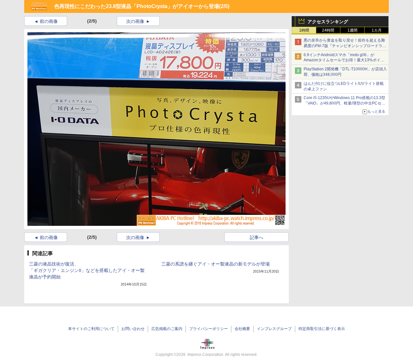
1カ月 (377, 30)
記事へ (256, 237)
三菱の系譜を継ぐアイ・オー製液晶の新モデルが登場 (215, 263)
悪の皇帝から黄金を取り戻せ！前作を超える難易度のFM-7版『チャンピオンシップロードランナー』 (345, 46)
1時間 (304, 30)
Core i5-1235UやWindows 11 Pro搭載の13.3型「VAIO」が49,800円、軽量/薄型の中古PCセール (344, 103)
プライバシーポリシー (208, 328)
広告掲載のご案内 (166, 328)
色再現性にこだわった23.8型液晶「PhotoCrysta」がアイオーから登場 (136, 6)
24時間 (328, 30)
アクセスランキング (327, 21)
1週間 (353, 30)
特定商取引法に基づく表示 (321, 328)
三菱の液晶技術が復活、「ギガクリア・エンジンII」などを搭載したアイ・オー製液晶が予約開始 (87, 270)
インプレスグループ (274, 328)
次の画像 (135, 21)
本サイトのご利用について (91, 328)
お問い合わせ (133, 328)
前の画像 (49, 21)
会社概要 (242, 328)
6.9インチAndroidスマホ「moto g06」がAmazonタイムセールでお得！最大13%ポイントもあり (344, 60)
